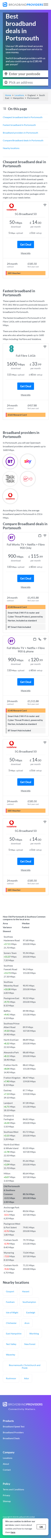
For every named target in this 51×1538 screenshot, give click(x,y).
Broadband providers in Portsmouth (20, 132)
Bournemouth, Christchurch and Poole (24, 1366)
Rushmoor (11, 1378)
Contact (7, 1469)
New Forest (29, 1344)
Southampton (29, 1302)
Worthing (34, 1333)
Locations (19, 95)
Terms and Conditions (13, 1489)
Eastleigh (30, 1312)
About (6, 1463)
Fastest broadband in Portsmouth (19, 125)
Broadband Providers (13, 1432)
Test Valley (11, 1344)
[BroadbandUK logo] (23, 5)
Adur (26, 1378)
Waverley (10, 1354)
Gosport (10, 1291)
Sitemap (7, 1501)
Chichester (11, 1323)
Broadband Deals (11, 1438)
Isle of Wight (12, 1312)
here (13, 1532)
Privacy (6, 1495)
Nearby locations (11, 148)
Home (8, 95)
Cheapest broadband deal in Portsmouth (22, 117)
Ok (41, 1526)
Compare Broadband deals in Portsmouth (23, 140)
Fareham (10, 1302)
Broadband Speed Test (14, 1426)
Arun (27, 1323)
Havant (25, 1291)
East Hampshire (13, 1333)
